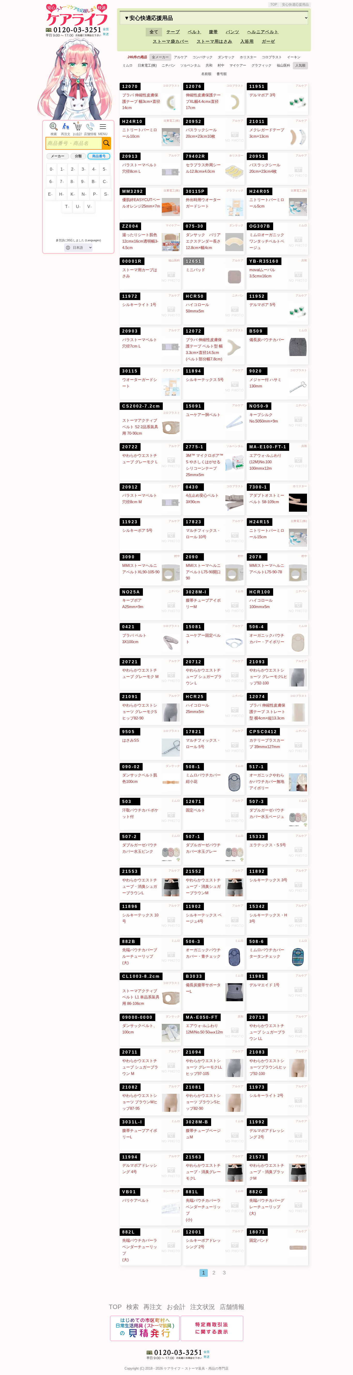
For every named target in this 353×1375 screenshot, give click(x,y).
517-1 (256, 767)
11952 (257, 296)
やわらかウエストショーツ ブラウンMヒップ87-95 (140, 1102)
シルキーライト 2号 (266, 1096)
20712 (194, 662)
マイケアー (237, 65)
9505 (128, 732)
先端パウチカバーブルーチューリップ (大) (139, 956)
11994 (130, 1157)
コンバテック (203, 57)
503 (127, 801)
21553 (130, 871)
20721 (130, 662)
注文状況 (202, 1306)
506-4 (256, 627)
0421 (128, 627)
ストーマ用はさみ (215, 41)
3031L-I (132, 1122)
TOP (273, 4)
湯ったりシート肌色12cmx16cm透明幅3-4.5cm (140, 241)
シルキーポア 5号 (137, 530)
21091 (130, 696)
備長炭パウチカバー (266, 340)
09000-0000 (137, 1017)
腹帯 (213, 32)
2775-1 (195, 447)
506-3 (193, 941)
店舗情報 (232, 1306)
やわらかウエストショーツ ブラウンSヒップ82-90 (203, 1102)
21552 (194, 871)
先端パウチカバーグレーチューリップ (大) (266, 1206)
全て (154, 32)
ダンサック (226, 57)
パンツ (232, 32)
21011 (257, 121)
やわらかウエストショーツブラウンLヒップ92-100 (267, 1067)
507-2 (129, 836)
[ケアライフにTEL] (176, 1361)
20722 (130, 447)
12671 (194, 801)
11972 (130, 296)
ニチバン (168, 65)
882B (129, 941)
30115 (130, 371)
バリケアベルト (135, 1200)
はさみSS (130, 740)
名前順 (206, 74)
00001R (132, 261)
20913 (130, 156)
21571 (257, 1157)
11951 (257, 86)
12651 (194, 261)
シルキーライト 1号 (139, 305)
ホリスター (248, 57)
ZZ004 (130, 226)
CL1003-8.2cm (141, 976)
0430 (192, 487)
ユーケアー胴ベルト (203, 415)
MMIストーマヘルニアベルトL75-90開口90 (203, 572)
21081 (194, 1087)
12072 (194, 331)
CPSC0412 (263, 732)
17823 (194, 522)
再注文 (152, 1306)
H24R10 (132, 121)
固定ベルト (195, 810)
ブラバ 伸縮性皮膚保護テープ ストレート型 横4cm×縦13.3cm (267, 711)
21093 (257, 662)
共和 (209, 65)
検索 (132, 1306)
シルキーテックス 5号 (205, 380)
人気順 (300, 65)
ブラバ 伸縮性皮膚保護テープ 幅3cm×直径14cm (141, 101)
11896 (130, 906)
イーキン (294, 57)
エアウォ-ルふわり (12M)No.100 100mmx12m (265, 461)
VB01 (129, 1192)
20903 (130, 331)
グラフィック (261, 65)
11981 (257, 976)
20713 (257, 1017)
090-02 (131, 767)
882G (256, 1192)
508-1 (193, 767)
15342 (257, 906)
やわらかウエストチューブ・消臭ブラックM (266, 1171)
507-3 (256, 801)
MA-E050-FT (202, 1017)
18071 (257, 1232)
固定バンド (259, 1240)
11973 (257, 1087)
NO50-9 (259, 406)
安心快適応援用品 (295, 4)
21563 (194, 1157)
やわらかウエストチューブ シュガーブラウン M (140, 1067)
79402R (195, 156)
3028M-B (197, 1122)
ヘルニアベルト (263, 32)
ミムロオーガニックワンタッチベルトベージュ (266, 241)
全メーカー (160, 57)
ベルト (194, 32)
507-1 (193, 836)
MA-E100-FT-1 (268, 447)
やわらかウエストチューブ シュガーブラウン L (204, 676)
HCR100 (260, 592)
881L (192, 1192)
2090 (192, 557)
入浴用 (247, 41)
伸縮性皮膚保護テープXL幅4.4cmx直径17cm (203, 101)
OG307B (260, 226)
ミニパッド (195, 270)
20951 (257, 156)
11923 (130, 522)
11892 (257, 871)
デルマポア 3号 (262, 95)
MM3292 (132, 191)
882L (128, 1232)
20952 (194, 121)
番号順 (222, 74)
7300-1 (258, 487)
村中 (221, 65)
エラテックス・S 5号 (267, 845)
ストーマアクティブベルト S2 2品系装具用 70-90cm (140, 426)
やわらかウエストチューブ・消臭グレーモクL (203, 1171)
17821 (194, 732)
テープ (173, 32)
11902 (193, 906)
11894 (193, 371)
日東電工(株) (147, 65)
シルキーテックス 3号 (268, 880)
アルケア (180, 57)
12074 (257, 696)
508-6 (256, 941)
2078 (255, 557)
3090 (128, 557)
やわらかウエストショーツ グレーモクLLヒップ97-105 (204, 1067)
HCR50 (195, 296)
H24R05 (259, 191)
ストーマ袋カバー (171, 41)
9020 (255, 371)
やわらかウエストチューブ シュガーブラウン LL (267, 1032)
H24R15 (259, 522)
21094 (194, 1052)
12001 (194, 1232)
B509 (256, 331)
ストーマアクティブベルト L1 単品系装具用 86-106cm (140, 997)
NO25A (131, 592)
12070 (130, 86)
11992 (257, 1122)
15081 (194, 627)
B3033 (194, 976)
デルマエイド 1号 (264, 985)
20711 (130, 1052)
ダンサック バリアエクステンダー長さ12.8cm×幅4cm (203, 241)
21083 (257, 1052)
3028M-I (196, 592)
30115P (195, 191)
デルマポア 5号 (262, 305)
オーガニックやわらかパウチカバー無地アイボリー (266, 781)
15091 (194, 406)
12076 (194, 86)
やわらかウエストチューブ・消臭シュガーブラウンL (139, 886)
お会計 (176, 1306)
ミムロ (127, 65)
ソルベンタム (190, 65)
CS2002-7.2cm (141, 406)
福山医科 (283, 65)
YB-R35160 (264, 261)
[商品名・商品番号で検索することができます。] (53, 123)
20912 (130, 487)
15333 (257, 836)
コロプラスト (272, 57)
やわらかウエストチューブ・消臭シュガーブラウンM (203, 886)
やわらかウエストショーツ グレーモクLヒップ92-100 (268, 676)
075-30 (195, 226)
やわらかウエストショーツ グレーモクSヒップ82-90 (139, 711)
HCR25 (195, 696)
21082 (130, 1087)
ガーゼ (268, 41)
